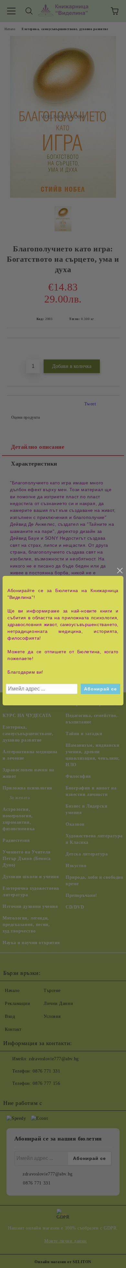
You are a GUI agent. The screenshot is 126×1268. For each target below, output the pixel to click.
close (119, 571)
